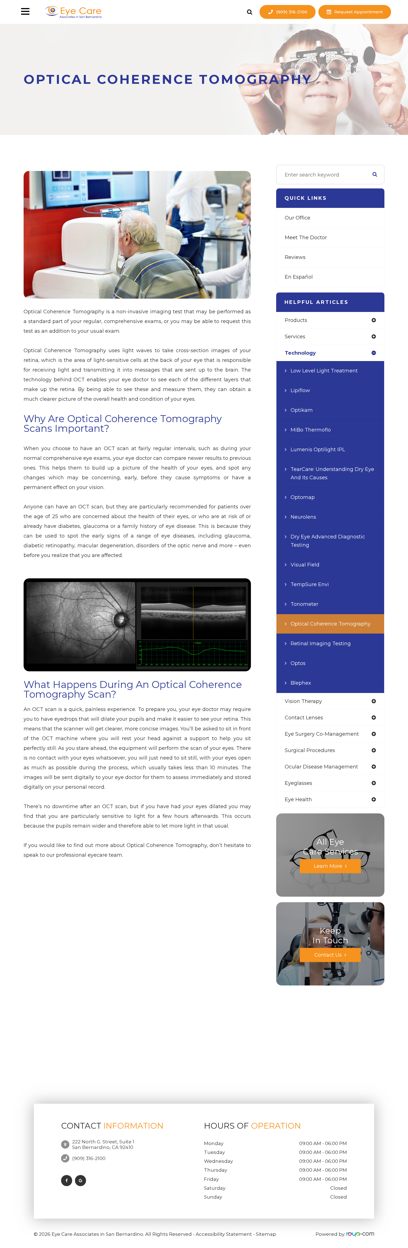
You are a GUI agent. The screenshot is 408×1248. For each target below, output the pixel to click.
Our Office (297, 218)
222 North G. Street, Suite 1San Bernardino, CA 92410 (103, 1144)
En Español (299, 277)
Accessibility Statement (224, 1234)
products (296, 320)
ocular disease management (321, 767)
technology (300, 353)
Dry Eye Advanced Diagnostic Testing (328, 541)
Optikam (302, 410)
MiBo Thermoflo (311, 430)
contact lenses (304, 718)
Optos (298, 663)
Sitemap (266, 1234)
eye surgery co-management (322, 734)
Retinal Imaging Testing (321, 644)
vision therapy (303, 701)
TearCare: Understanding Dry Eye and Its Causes (332, 473)
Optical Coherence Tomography (331, 624)
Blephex (301, 683)
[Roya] (360, 1234)
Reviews (295, 257)
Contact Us (328, 955)
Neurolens (303, 517)
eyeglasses (298, 783)
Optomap (303, 497)
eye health (298, 799)
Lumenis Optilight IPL (318, 450)
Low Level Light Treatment (324, 371)
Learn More (328, 866)
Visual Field (305, 565)
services (295, 337)
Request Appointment (358, 11)
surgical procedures (310, 750)
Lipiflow (300, 390)
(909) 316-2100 (291, 11)
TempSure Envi (310, 584)
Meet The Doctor (306, 238)
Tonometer (304, 604)
